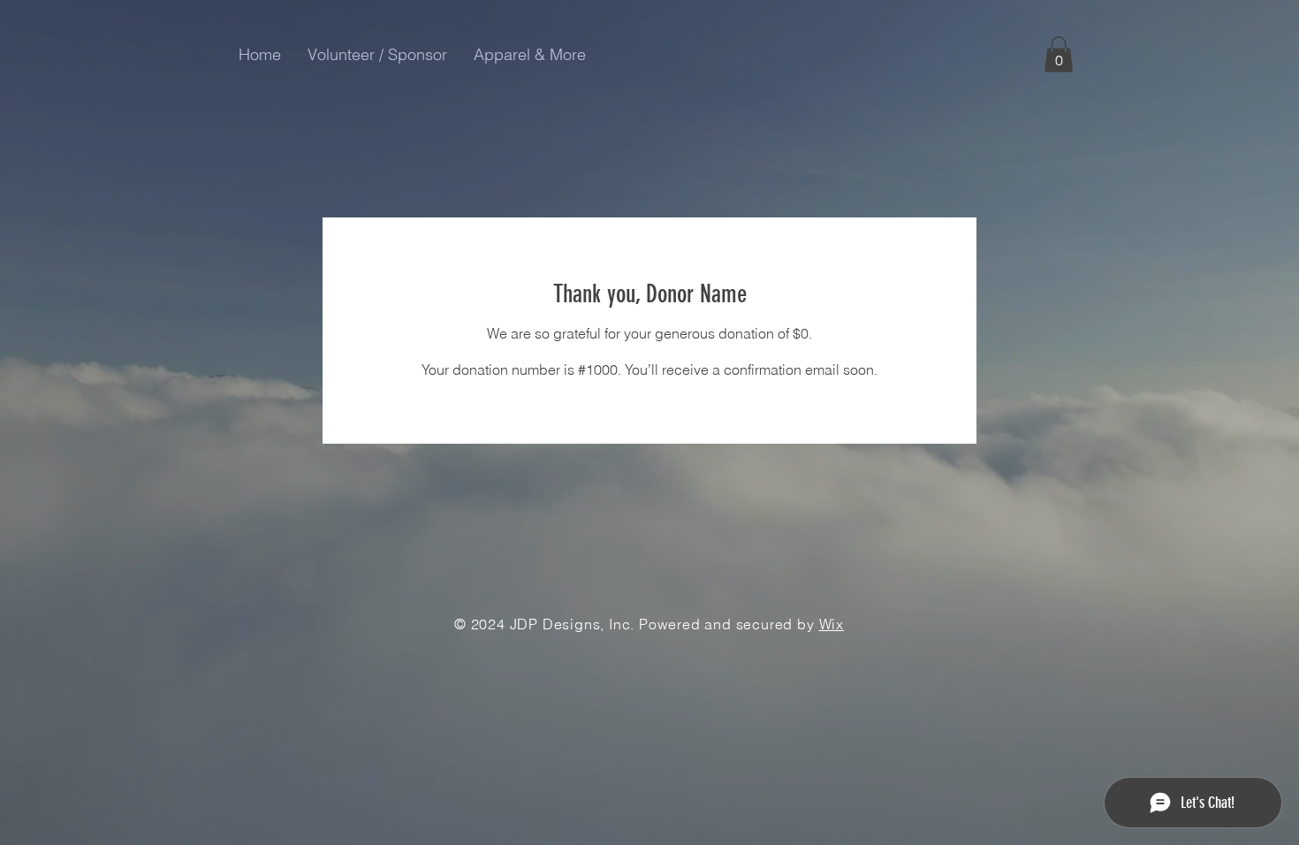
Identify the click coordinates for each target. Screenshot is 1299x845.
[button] (1059, 54)
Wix (831, 624)
